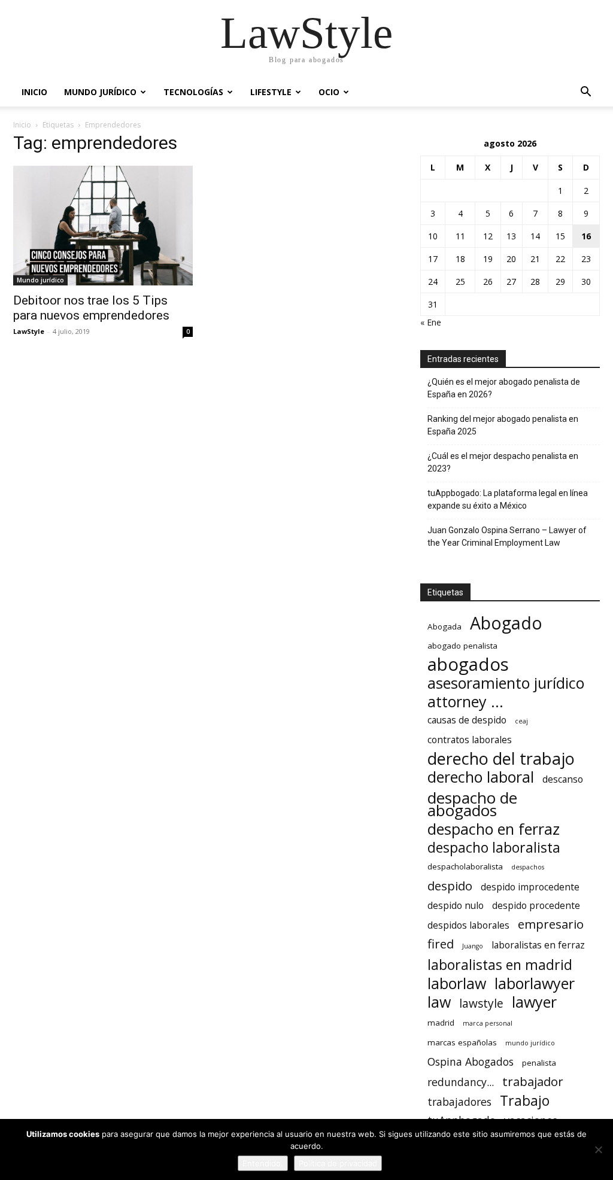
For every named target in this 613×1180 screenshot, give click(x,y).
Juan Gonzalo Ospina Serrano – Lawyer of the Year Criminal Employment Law (507, 536)
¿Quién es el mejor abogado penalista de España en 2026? (503, 388)
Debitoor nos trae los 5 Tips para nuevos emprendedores (91, 308)
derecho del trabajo (501, 758)
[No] (598, 1149)
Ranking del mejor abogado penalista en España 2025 (502, 425)
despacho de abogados (472, 804)
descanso (562, 779)
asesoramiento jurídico (505, 683)
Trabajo (525, 1100)
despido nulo (455, 905)
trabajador (532, 1081)
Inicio (34, 92)
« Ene (430, 322)
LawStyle (28, 331)
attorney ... (465, 701)
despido (449, 886)
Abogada (444, 626)
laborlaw (456, 983)
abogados (468, 664)
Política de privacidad (338, 1163)
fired (440, 944)
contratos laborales (469, 740)
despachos (527, 867)
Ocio (328, 92)
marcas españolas (462, 1042)
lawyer (534, 1002)
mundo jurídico (530, 1043)
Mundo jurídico (100, 92)
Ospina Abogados (470, 1062)
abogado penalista (462, 645)
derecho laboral (480, 777)
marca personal (487, 1023)
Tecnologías (193, 92)
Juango (472, 946)
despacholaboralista (465, 866)
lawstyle (481, 1003)
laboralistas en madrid (499, 965)
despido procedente (536, 905)
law (439, 1002)
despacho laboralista (493, 847)
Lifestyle (271, 92)
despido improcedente (530, 887)
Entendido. (262, 1163)
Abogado (506, 623)
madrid (440, 1022)
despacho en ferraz (493, 829)
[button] (585, 93)
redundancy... (460, 1082)
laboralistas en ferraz (538, 945)
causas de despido (466, 720)
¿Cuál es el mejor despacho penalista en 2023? (502, 462)
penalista (539, 1062)
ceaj (521, 721)
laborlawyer (534, 983)
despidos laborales (468, 925)
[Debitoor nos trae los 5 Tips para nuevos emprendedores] (103, 225)
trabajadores (459, 1102)
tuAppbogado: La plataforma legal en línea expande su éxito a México (507, 499)
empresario (551, 924)
